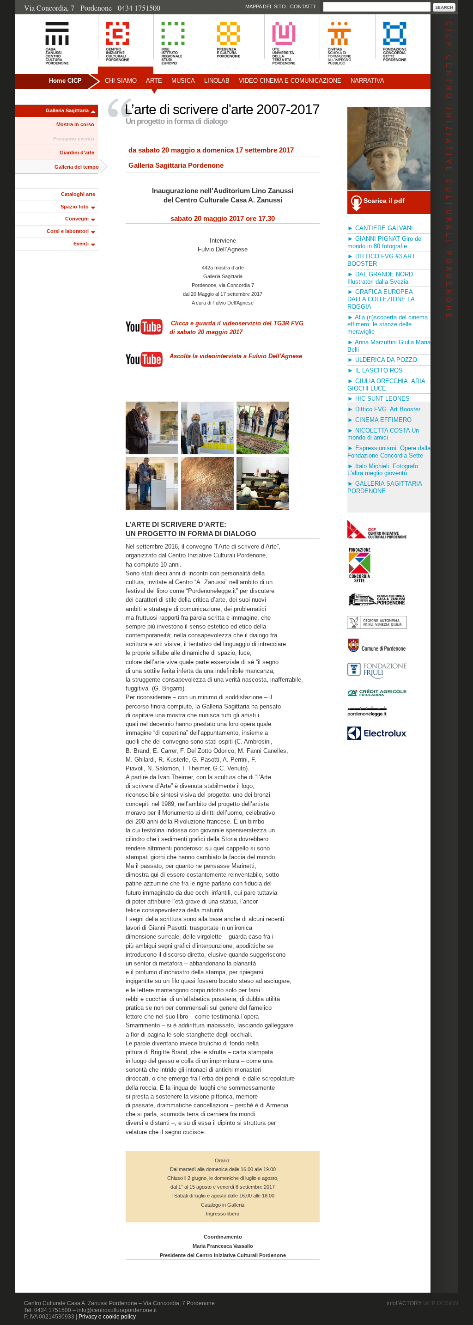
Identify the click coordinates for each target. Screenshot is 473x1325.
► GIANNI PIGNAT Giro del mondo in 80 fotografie (385, 242)
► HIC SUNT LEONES (378, 398)
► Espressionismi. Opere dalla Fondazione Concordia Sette (389, 452)
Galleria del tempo (77, 167)
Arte (154, 80)
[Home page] (45, 69)
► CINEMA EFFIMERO (379, 419)
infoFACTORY (422, 1303)
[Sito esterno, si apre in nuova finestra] (376, 626)
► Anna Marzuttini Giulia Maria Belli (389, 346)
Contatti (302, 6)
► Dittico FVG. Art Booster (383, 409)
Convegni (77, 218)
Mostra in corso (75, 124)
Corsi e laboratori (68, 231)
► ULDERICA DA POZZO (382, 359)
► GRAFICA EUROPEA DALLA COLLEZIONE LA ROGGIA (380, 299)
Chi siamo (121, 80)
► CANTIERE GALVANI (380, 228)
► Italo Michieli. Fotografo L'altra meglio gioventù (382, 470)
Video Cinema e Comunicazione (290, 80)
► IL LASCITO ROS (375, 370)
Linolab (217, 80)
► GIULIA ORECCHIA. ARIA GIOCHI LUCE (386, 385)
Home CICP (65, 80)
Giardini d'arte (77, 152)
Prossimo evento (73, 138)
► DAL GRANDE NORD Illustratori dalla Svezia (380, 278)
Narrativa (367, 80)
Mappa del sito (265, 6)
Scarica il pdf (384, 200)
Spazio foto (75, 206)
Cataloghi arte (78, 194)
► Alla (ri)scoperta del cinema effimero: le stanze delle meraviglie (387, 325)
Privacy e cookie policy (107, 1316)
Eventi (81, 243)
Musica (183, 80)
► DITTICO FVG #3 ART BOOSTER (381, 260)
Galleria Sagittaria (67, 110)
